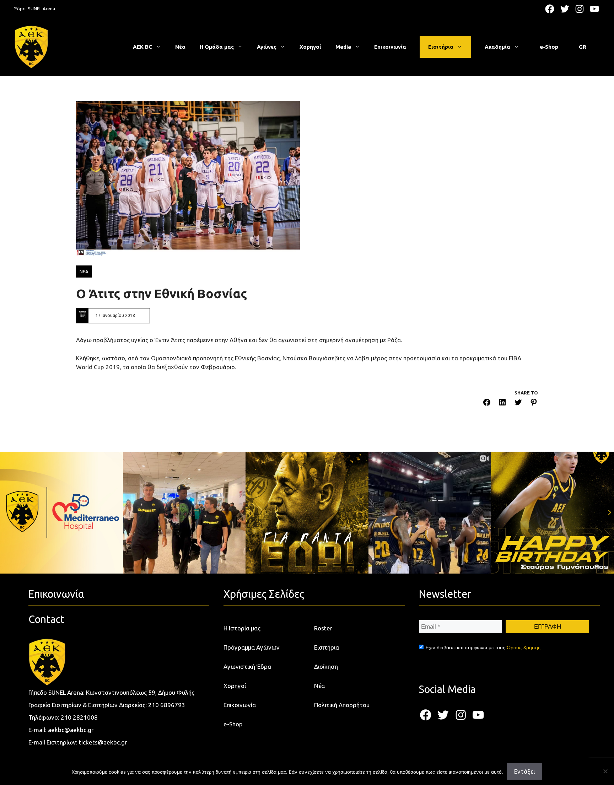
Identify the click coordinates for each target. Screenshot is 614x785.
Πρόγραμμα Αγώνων (251, 647)
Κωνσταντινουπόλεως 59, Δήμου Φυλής (140, 692)
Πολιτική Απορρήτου (342, 704)
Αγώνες (266, 47)
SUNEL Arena (41, 8)
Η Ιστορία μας (241, 628)
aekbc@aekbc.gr (70, 729)
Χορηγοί (310, 47)
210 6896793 (166, 704)
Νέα (180, 47)
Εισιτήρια (440, 47)
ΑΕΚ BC (142, 47)
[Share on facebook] (487, 403)
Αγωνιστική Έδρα (247, 666)
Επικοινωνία (390, 47)
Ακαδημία (497, 47)
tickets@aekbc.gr (103, 742)
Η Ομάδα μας (217, 47)
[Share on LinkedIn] (502, 403)
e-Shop (549, 47)
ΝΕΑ (84, 271)
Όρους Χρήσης (523, 647)
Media (343, 47)
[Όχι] (605, 771)
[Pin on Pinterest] (533, 403)
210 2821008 (79, 717)
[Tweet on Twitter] (518, 403)
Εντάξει (524, 771)
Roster (323, 628)
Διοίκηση (326, 666)
